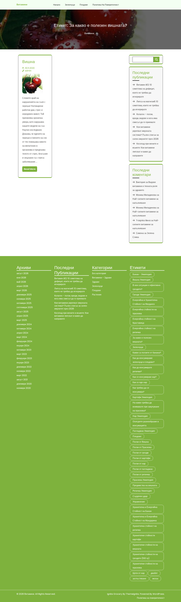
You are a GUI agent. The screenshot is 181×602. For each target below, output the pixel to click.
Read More (30, 169)
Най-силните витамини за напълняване (146, 224)
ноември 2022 (24, 371)
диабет (154, 573)
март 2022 (22, 375)
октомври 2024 (24, 328)
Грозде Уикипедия (141, 294)
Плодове (84, 4)
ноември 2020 (24, 388)
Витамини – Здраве (102, 277)
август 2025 (22, 311)
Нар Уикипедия (140, 416)
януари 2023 (23, 362)
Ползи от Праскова (142, 447)
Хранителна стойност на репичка (145, 528)
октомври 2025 (24, 303)
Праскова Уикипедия (143, 479)
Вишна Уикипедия (141, 279)
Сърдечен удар (140, 496)
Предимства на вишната (145, 485)
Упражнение (139, 501)
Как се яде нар (140, 382)
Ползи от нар (139, 463)
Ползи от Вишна (141, 441)
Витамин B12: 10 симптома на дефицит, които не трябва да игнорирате (68, 281)
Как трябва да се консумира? (141, 389)
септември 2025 (25, 307)
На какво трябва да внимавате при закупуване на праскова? (146, 406)
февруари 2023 (24, 358)
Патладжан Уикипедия (144, 430)
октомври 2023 (24, 349)
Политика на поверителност (105, 4)
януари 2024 (23, 345)
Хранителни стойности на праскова (145, 565)
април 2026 (22, 286)
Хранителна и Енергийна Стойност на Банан (145, 509)
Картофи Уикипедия (142, 397)
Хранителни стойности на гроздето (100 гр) (145, 556)
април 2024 (22, 332)
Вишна (28, 62)
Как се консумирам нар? (144, 376)
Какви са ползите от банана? (147, 352)
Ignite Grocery (114, 593)
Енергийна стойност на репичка (144, 330)
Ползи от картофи (141, 458)
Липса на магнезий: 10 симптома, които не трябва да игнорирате (146, 105)
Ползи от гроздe (141, 452)
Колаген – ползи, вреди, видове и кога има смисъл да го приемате (145, 118)
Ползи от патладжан (143, 469)
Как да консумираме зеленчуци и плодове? (143, 360)
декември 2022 (24, 366)
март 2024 (22, 337)
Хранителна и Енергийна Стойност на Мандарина (145, 518)
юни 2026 (21, 277)
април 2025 (22, 315)
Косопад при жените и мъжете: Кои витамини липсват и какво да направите (71, 315)
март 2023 (22, 354)
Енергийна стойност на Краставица (144, 320)
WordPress (158, 593)
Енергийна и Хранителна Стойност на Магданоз (145, 302)
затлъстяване (139, 578)
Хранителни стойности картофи (144, 537)
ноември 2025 (24, 298)
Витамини (22, 4)
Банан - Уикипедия (142, 274)
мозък (155, 578)
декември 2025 (24, 294)
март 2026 (22, 290)
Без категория (99, 273)
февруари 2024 (24, 341)
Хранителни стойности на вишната (145, 546)
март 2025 (22, 320)
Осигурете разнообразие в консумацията (146, 423)
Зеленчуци (70, 4)
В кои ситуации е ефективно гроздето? (146, 287)
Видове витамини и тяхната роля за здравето (145, 186)
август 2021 (22, 379)
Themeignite (132, 593)
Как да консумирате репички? (142, 369)
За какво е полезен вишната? (142, 339)
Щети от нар (139, 573)
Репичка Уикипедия (142, 490)
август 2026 (22, 273)
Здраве (95, 281)
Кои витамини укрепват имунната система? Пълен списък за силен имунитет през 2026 (70, 305)
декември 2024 (24, 324)
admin (28, 70)
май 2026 (21, 281)
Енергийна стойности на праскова (145, 311)
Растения (96, 294)
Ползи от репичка (141, 474)
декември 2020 (24, 383)
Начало (56, 4)
